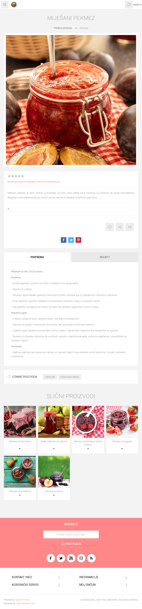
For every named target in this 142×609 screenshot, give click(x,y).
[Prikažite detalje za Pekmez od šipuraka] (20, 422)
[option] (71, 100)
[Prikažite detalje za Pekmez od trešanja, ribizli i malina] (88, 422)
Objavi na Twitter (71, 240)
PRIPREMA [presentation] (37, 257)
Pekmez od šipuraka (20, 441)
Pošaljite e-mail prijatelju (130, 227)
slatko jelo (50, 377)
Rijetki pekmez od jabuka (54, 441)
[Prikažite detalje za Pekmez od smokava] (20, 472)
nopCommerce (22, 599)
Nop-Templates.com (25, 603)
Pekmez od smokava (20, 491)
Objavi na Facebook (63, 240)
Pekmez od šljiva (54, 491)
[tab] (37, 257)
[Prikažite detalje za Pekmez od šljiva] (54, 472)
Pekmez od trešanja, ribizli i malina (88, 443)
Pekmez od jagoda (122, 441)
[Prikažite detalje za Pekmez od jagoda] (122, 422)
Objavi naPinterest (78, 240)
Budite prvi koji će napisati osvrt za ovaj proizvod (34, 181)
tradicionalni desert (69, 377)
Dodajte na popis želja (110, 227)
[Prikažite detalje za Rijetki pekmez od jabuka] (54, 422)
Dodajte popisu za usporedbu (120, 227)
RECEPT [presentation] (105, 257)
